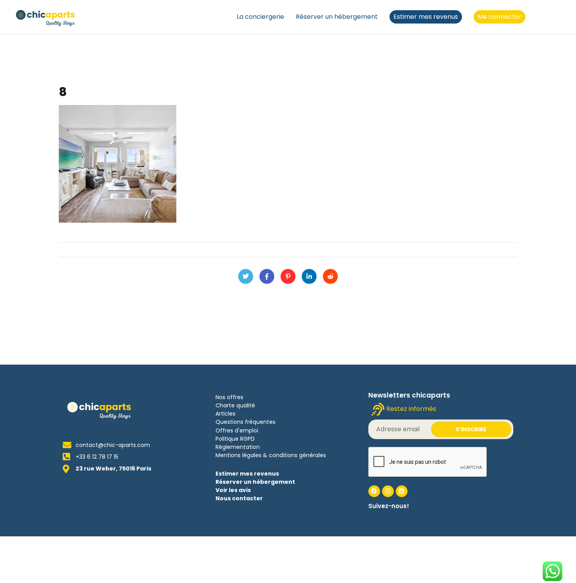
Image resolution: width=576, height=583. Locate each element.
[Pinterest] (288, 276)
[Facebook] (266, 276)
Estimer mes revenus (425, 16)
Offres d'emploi (237, 430)
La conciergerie (260, 16)
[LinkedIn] (309, 276)
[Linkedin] (402, 491)
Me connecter (500, 16)
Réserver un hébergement (337, 16)
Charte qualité (235, 405)
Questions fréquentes (245, 422)
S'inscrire (471, 429)
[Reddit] (330, 276)
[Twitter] (245, 276)
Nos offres (229, 397)
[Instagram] (388, 491)
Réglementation (238, 447)
